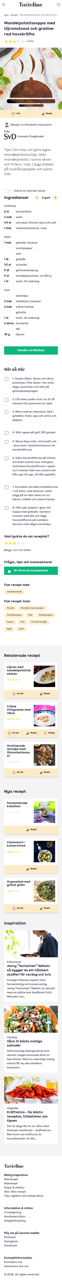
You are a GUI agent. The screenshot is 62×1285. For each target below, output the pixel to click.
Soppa (10, 622)
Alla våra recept (15, 1191)
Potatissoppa (46, 615)
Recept (14, 15)
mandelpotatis (14, 592)
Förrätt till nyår (39, 622)
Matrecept (11, 1179)
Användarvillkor (14, 1216)
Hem (6, 15)
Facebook (10, 1245)
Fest (22, 622)
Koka (21, 629)
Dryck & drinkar (14, 1187)
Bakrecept (11, 1183)
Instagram (11, 1241)
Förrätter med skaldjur (32, 608)
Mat (30, 615)
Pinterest (10, 1237)
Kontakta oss (13, 1262)
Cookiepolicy (12, 1212)
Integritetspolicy (15, 1220)
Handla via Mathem (31, 350)
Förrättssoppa (14, 615)
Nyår (9, 629)
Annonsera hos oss (16, 1266)
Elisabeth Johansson (38, 124)
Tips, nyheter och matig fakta (23, 1196)
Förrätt (10, 608)
